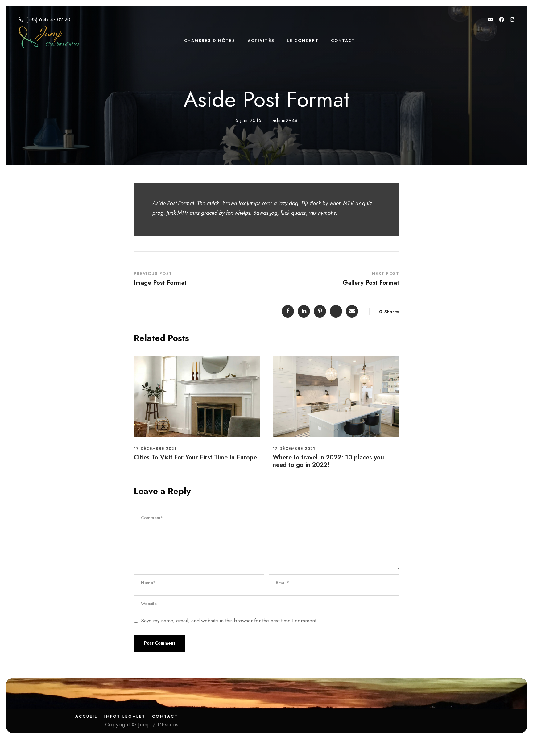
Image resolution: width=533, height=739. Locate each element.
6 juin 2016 (248, 120)
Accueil (86, 716)
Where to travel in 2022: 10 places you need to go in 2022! (328, 461)
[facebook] (501, 19)
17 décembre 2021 (155, 448)
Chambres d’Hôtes (209, 41)
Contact (343, 41)
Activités (261, 41)
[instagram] (512, 19)
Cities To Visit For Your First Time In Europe (195, 457)
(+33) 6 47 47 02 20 (48, 19)
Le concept (303, 41)
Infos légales (124, 716)
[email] (490, 19)
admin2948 (285, 120)
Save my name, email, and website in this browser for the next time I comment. (229, 620)
